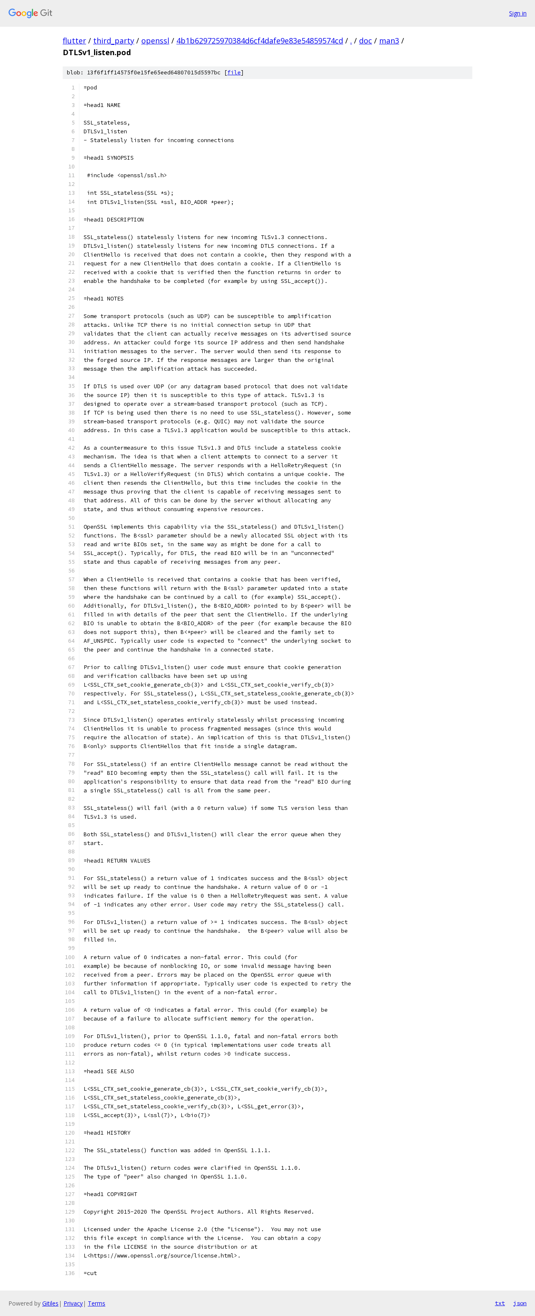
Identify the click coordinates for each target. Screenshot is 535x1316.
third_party (113, 41)
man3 (389, 41)
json (520, 1303)
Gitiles (50, 1303)
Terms (96, 1303)
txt (500, 1303)
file (234, 72)
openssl (155, 41)
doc (365, 41)
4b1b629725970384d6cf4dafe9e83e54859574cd (259, 41)
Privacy (73, 1303)
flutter (74, 41)
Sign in (518, 13)
